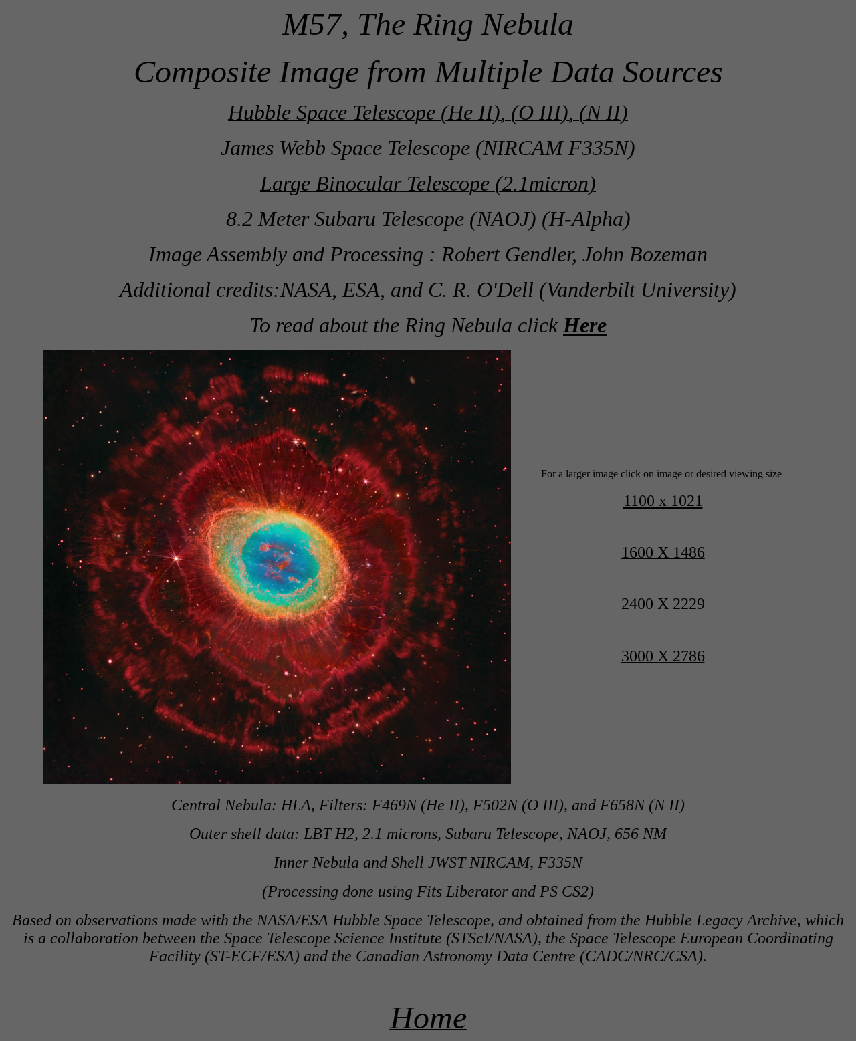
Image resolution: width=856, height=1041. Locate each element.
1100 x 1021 (663, 500)
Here (585, 325)
